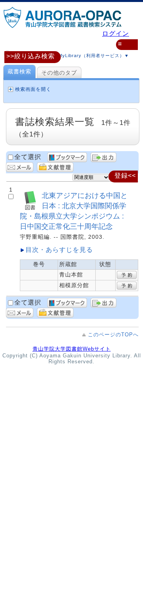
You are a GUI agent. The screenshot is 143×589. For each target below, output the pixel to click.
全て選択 (27, 156)
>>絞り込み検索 (30, 56)
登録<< (125, 175)
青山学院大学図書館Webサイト (72, 349)
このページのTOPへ (113, 335)
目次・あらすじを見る (59, 249)
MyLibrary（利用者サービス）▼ (93, 55)
